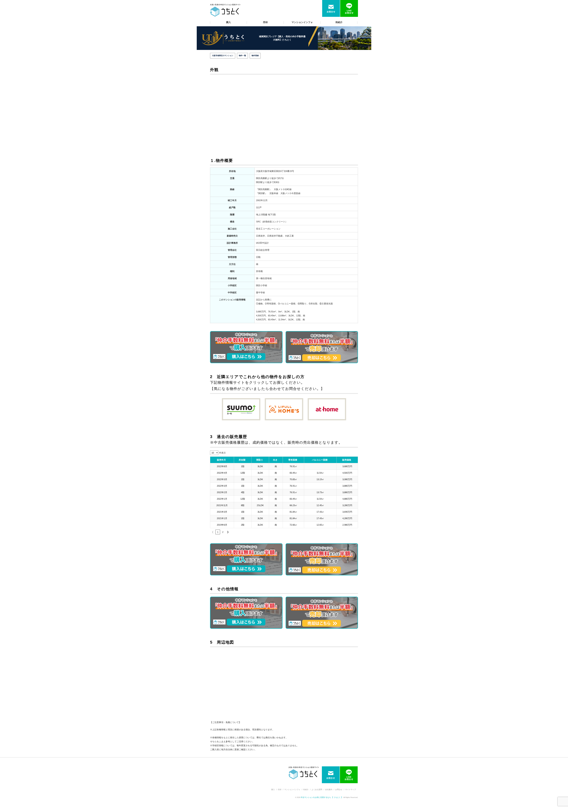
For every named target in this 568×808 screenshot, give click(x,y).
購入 (228, 22)
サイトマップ (350, 789)
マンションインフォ (302, 22)
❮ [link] (213, 532)
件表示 (222, 452)
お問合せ (338, 789)
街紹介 (339, 22)
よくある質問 (317, 789)
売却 (265, 22)
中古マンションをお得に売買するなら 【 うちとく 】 (322, 797)
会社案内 (328, 789)
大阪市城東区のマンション (222, 55)
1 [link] (217, 532)
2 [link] (222, 532)
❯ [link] (228, 532)
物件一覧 (242, 55)
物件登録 (255, 55)
